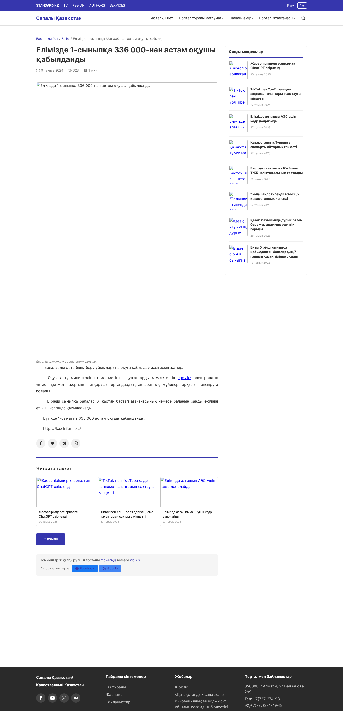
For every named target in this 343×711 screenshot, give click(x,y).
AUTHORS (97, 5)
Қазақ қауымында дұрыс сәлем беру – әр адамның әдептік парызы (276, 224)
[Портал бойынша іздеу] (303, 18)
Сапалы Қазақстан (59, 18)
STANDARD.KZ (47, 5)
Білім (66, 39)
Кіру (290, 5)
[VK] (75, 698)
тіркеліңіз (108, 560)
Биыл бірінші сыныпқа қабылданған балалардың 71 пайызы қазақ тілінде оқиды (274, 251)
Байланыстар (118, 702)
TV (65, 5)
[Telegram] (64, 443)
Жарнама (114, 694)
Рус (302, 5)
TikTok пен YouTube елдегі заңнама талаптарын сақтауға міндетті (275, 93)
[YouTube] (52, 698)
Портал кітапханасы (276, 18)
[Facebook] (41, 443)
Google (112, 568)
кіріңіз (135, 560)
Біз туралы (116, 687)
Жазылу (50, 539)
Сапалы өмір (240, 18)
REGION (78, 5)
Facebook (87, 568)
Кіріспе (181, 687)
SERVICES (117, 5)
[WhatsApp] (75, 443)
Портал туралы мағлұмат (200, 18)
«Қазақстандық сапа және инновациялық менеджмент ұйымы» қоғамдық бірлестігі (201, 700)
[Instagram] (64, 698)
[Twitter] (52, 443)
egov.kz (184, 377)
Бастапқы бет (161, 18)
